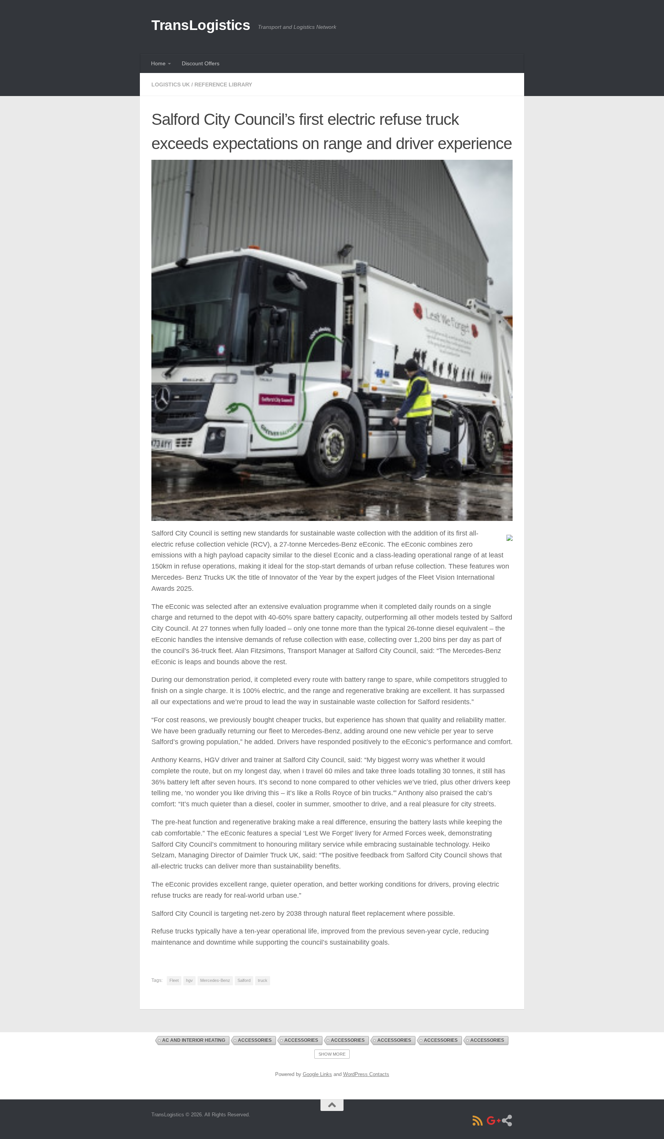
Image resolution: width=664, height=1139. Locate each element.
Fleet (174, 980)
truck (262, 980)
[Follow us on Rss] (477, 1120)
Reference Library (223, 84)
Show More (332, 1054)
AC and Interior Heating (193, 1040)
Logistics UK (170, 84)
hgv (189, 980)
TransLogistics (200, 25)
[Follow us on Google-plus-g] (492, 1120)
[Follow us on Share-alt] (507, 1120)
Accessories (255, 1040)
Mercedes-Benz (215, 980)
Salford (244, 980)
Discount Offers (200, 63)
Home (158, 63)
